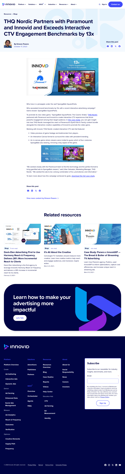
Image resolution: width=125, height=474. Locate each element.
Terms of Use (49, 465)
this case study (74, 120)
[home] (8, 4)
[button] (22, 4)
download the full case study (83, 176)
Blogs (15, 14)
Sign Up (103, 403)
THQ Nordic (92, 114)
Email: (103, 376)
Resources (7, 14)
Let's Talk (20, 318)
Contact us (115, 4)
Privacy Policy (104, 397)
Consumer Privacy (61, 465)
